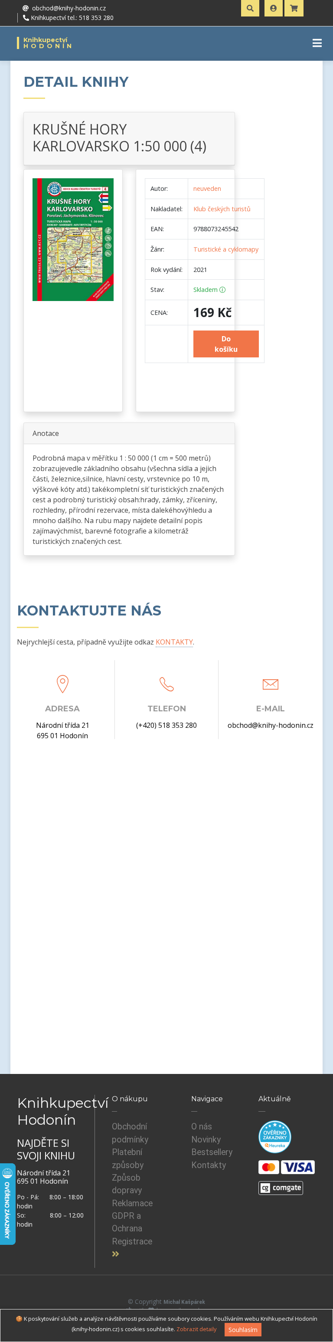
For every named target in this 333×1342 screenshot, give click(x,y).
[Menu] (317, 43)
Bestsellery (211, 1152)
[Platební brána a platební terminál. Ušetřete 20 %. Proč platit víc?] (280, 1185)
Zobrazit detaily (196, 1329)
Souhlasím (243, 1330)
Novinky (206, 1140)
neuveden (207, 188)
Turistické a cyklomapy (225, 249)
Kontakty (208, 1165)
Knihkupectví (48, 43)
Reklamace (132, 1203)
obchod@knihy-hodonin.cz (270, 725)
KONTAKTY (174, 642)
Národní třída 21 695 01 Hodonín (62, 730)
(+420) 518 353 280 (166, 725)
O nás (201, 1127)
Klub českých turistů (222, 209)
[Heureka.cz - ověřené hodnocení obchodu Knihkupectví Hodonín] (274, 1137)
